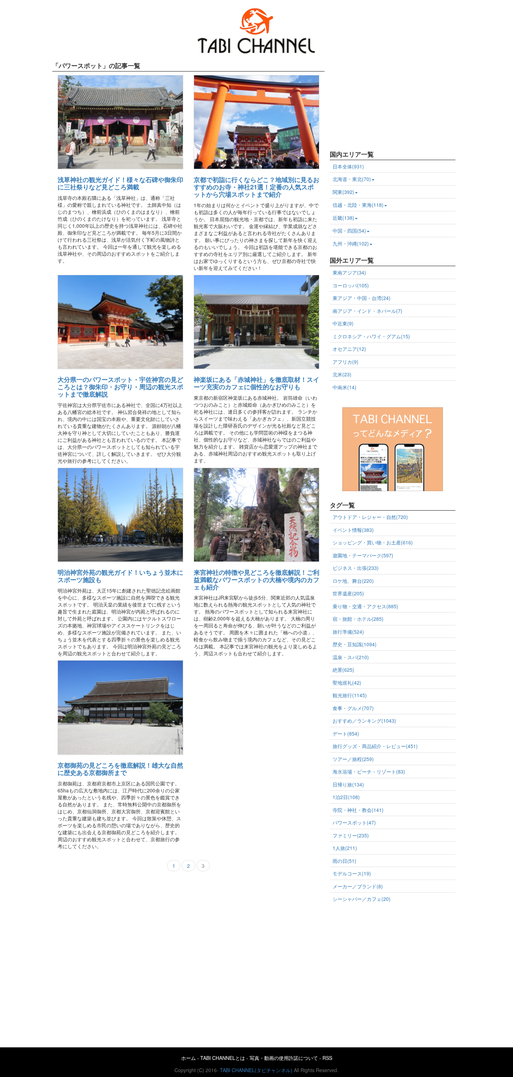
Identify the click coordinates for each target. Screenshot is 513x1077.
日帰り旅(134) (348, 784)
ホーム (188, 1057)
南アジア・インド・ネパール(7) (367, 310)
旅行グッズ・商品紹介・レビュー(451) (375, 746)
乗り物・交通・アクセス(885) (365, 606)
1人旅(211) (345, 847)
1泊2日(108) (346, 796)
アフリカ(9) (345, 361)
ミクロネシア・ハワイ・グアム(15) (371, 336)
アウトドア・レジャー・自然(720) (370, 516)
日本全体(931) (348, 166)
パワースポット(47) (354, 822)
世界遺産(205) (348, 593)
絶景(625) (343, 669)
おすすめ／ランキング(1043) (364, 720)
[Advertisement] (382, 102)
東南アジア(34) (349, 272)
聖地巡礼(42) (347, 682)
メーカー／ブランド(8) (358, 886)
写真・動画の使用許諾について (284, 1057)
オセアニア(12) (349, 348)
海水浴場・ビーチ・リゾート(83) (369, 771)
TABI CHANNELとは (222, 1057)
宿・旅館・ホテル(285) (358, 618)
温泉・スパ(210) (351, 657)
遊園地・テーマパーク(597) (363, 555)
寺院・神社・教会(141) (358, 809)
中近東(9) (343, 323)
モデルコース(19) (352, 873)
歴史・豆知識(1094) (355, 644)
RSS (327, 1057)
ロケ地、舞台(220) (353, 580)
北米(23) (342, 374)
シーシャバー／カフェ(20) (362, 898)
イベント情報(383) (353, 529)
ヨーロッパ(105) (351, 285)
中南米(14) (344, 387)
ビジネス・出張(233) (356, 567)
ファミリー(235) (351, 835)
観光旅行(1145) (350, 695)
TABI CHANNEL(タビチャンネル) (256, 1070)
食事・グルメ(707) (353, 708)
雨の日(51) (344, 860)
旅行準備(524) (348, 631)
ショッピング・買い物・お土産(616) (373, 542)
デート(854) (346, 733)
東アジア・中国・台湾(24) (362, 297)
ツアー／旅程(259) (353, 758)
